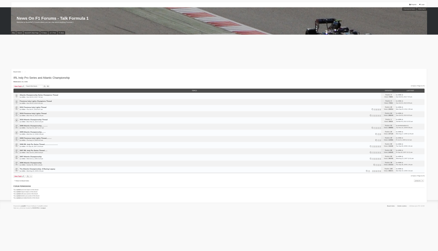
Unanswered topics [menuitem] (409, 9)
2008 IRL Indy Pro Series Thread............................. (39, 144)
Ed (22, 82)
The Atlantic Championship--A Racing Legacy (37, 169)
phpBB (23, 206)
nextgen (43, 208)
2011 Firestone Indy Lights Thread (33, 107)
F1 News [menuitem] (44, 33)
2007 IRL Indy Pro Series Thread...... (33, 150)
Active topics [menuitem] (422, 9)
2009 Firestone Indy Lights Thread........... (36, 138)
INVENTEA (35, 208)
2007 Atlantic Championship (31, 157)
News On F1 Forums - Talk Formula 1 (53, 18)
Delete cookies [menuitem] (402, 206)
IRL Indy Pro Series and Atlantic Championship (41, 77)
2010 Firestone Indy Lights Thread (33, 113)
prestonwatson (402, 125)
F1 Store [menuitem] (61, 33)
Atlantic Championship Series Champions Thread (39, 95)
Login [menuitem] (423, 4)
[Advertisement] (219, 52)
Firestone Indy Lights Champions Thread (36, 101)
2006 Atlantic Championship (31, 163)
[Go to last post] (402, 95)
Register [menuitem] (414, 4)
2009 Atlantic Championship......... (33, 132)
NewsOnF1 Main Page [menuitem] (32, 33)
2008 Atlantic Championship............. (34, 126)
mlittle (26, 82)
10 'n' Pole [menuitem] (53, 33)
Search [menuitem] (19, 33)
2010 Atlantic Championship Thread (34, 119)
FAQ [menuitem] (13, 33)
